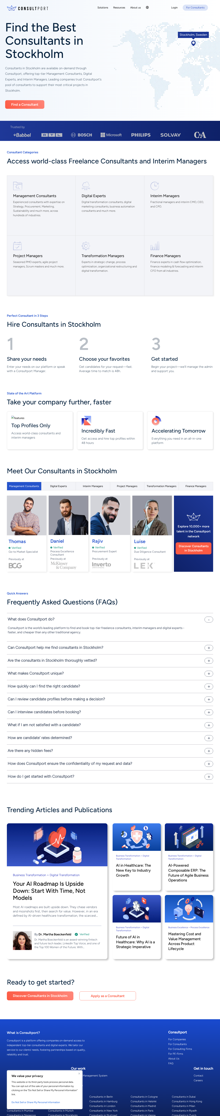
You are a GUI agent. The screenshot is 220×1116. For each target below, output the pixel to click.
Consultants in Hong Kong (187, 1101)
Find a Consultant (24, 104)
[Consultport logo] (27, 7)
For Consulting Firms (180, 1049)
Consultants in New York (103, 1110)
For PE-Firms (175, 1053)
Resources (77, 1085)
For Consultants (177, 1044)
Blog (73, 1080)
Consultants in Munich (61, 1110)
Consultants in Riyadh (184, 1110)
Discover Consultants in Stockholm (193, 548)
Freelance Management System (89, 1075)
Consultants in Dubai (184, 1096)
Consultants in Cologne (144, 1096)
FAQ (170, 1063)
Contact (198, 1075)
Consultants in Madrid (143, 1106)
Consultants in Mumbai (20, 1110)
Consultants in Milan (183, 1106)
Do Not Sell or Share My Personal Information (36, 1102)
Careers (198, 1080)
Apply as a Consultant (108, 996)
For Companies (177, 1039)
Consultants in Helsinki (143, 1101)
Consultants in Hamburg (103, 1101)
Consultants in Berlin (101, 1096)
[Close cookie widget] (79, 1073)
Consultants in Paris (142, 1110)
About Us (173, 1058)
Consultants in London (102, 1106)
